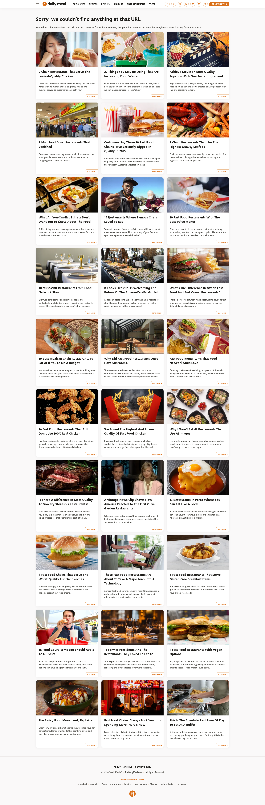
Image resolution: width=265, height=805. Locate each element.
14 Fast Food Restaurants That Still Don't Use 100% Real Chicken (63, 431)
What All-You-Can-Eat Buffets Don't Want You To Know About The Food (65, 219)
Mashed (153, 783)
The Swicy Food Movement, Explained (66, 720)
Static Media (115, 772)
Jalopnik (93, 783)
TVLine (103, 783)
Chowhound (115, 783)
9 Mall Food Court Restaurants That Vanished (64, 144)
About (117, 767)
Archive (128, 767)
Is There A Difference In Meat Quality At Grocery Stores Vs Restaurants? (66, 502)
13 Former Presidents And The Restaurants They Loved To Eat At (128, 652)
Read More (91, 97)
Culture (118, 4)
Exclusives (79, 4)
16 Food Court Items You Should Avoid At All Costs (66, 652)
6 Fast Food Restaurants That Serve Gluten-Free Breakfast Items (195, 577)
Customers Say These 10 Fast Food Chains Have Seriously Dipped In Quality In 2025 (129, 146)
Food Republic (140, 783)
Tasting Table (166, 783)
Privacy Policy (143, 767)
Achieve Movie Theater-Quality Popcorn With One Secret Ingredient (196, 74)
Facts (152, 4)
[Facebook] (167, 4)
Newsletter (221, 4)
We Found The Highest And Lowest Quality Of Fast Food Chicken (130, 431)
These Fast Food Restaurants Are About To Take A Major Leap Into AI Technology (129, 579)
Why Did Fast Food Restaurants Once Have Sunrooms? (131, 360)
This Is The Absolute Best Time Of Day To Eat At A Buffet (197, 722)
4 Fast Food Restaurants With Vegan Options (196, 652)
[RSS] (205, 4)
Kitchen (105, 4)
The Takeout (181, 783)
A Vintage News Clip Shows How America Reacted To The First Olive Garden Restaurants (129, 504)
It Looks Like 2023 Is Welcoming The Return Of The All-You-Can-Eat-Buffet (131, 290)
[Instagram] (186, 4)
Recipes (93, 4)
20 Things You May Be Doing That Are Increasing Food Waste (131, 74)
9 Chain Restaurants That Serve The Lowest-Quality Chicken (64, 74)
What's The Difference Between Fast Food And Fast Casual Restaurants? (196, 290)
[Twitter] (173, 4)
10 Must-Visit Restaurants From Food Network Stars (65, 290)
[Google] (199, 4)
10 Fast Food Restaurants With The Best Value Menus (195, 219)
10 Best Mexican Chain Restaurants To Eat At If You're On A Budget (66, 360)
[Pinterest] (180, 4)
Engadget (82, 783)
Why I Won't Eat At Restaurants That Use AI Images (196, 431)
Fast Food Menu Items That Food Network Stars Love (193, 360)
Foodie (127, 783)
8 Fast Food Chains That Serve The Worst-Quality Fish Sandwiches (63, 577)
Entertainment (136, 4)
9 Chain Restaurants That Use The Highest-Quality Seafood (194, 144)
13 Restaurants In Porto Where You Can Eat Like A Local (195, 502)
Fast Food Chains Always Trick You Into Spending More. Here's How (132, 722)
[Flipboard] (192, 4)
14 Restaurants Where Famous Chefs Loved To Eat (130, 219)
